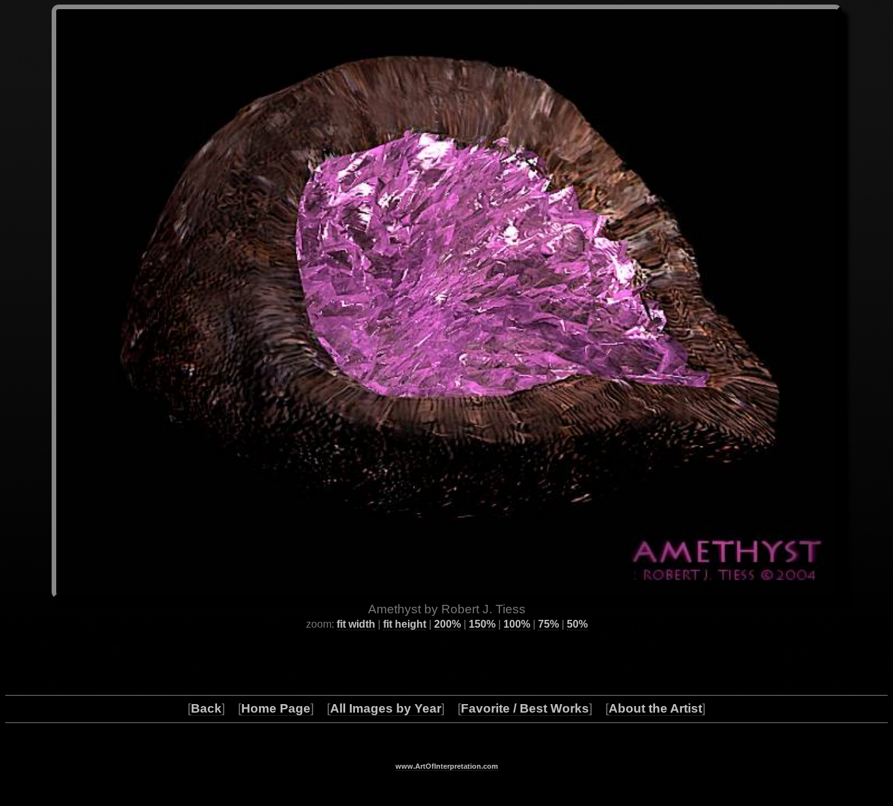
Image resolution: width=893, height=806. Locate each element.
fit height (404, 624)
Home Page (276, 708)
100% (516, 624)
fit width (356, 624)
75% (548, 624)
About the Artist (655, 708)
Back (206, 708)
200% (447, 624)
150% (482, 624)
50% (577, 624)
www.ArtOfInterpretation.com (447, 766)
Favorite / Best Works (525, 708)
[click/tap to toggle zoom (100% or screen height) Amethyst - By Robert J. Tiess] (447, 302)
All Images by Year (385, 708)
